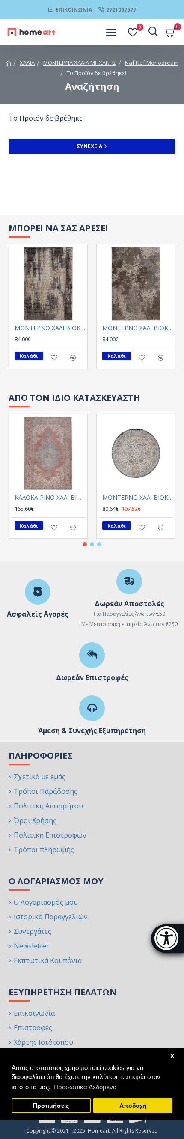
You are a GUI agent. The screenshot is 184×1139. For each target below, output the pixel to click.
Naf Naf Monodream (151, 62)
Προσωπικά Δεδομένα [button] (85, 1087)
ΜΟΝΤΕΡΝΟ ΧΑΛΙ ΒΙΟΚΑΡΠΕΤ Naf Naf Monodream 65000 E (137, 328)
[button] (85, 544)
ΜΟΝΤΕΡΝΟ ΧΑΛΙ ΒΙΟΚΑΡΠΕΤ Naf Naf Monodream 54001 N (50, 328)
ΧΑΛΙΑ (27, 62)
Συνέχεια (89, 146)
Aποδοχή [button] (133, 1106)
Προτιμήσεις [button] (51, 1106)
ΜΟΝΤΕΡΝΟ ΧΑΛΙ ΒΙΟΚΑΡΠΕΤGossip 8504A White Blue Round (137, 497)
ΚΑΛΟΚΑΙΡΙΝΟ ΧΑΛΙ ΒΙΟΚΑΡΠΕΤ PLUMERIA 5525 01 (50, 497)
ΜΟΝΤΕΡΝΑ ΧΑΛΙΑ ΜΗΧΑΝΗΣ (79, 62)
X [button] (172, 1056)
